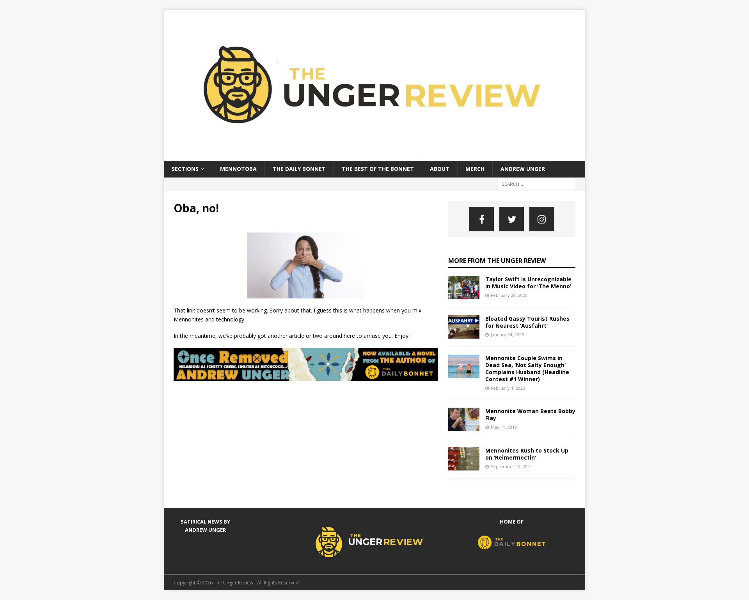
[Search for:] (536, 183)
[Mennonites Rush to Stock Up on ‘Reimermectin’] (463, 458)
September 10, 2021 (511, 466)
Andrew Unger (523, 168)
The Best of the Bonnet (378, 168)
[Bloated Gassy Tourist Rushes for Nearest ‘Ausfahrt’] (463, 327)
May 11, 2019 (504, 427)
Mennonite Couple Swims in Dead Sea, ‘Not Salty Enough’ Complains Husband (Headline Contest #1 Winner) (527, 368)
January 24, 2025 (507, 334)
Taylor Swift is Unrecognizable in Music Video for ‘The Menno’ (528, 282)
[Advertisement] (316, 408)
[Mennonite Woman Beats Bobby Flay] (463, 419)
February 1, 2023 (508, 388)
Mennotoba (238, 168)
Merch (475, 168)
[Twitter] (511, 219)
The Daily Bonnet (299, 168)
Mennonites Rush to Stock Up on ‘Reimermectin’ (526, 454)
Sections (185, 168)
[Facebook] (481, 219)
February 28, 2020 (509, 295)
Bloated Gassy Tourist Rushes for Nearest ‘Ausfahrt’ (527, 322)
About (439, 168)
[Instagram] (541, 219)
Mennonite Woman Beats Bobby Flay (530, 414)
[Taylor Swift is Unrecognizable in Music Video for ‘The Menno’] (463, 287)
